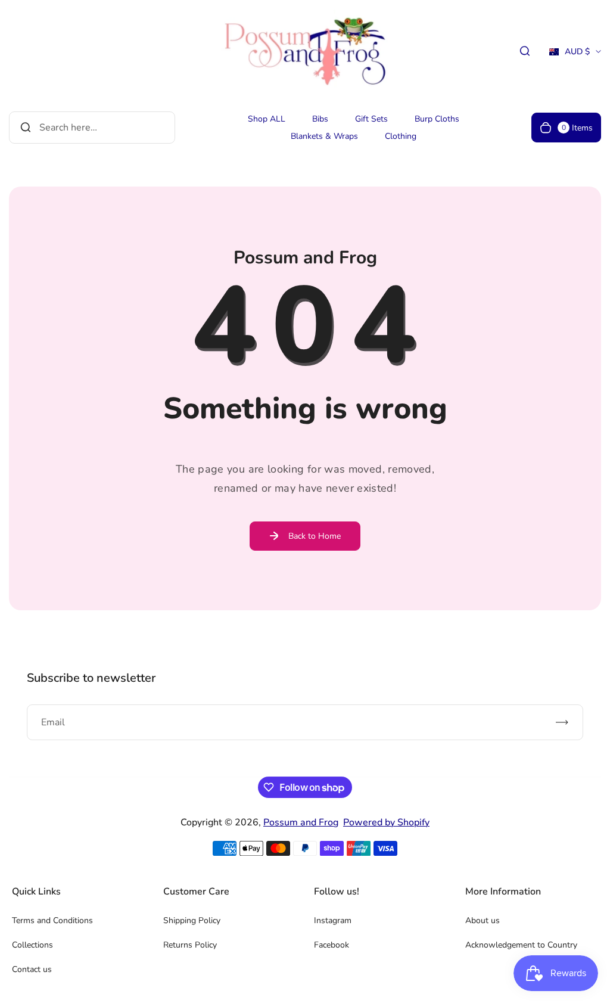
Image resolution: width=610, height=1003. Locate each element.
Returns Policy (190, 945)
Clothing (400, 136)
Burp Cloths (437, 119)
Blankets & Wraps (324, 136)
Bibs (320, 119)
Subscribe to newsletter (91, 678)
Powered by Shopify (386, 822)
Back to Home (314, 536)
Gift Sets (371, 119)
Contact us (32, 969)
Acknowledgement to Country (521, 945)
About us (482, 920)
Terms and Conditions (52, 920)
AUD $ (569, 55)
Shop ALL (266, 119)
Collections (32, 945)
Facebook (331, 945)
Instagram (332, 920)
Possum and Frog (300, 822)
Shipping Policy (191, 920)
